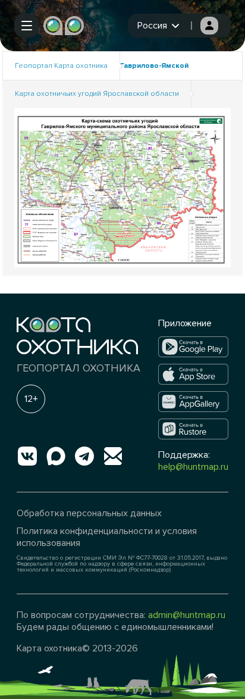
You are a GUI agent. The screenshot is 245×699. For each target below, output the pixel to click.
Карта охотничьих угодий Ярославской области (97, 93)
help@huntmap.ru (193, 467)
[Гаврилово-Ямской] (122, 187)
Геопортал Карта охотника (61, 65)
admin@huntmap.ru (186, 615)
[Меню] (26, 26)
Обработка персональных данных (89, 513)
